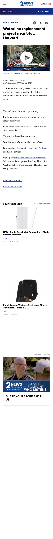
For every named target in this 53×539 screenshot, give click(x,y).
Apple (31, 148)
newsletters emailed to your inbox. (30, 157)
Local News (10, 22)
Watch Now (45, 4)
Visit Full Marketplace (41, 204)
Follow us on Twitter (12, 180)
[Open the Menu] (4, 4)
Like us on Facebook (12, 186)
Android (42, 148)
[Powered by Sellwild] (46, 355)
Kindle (10, 151)
